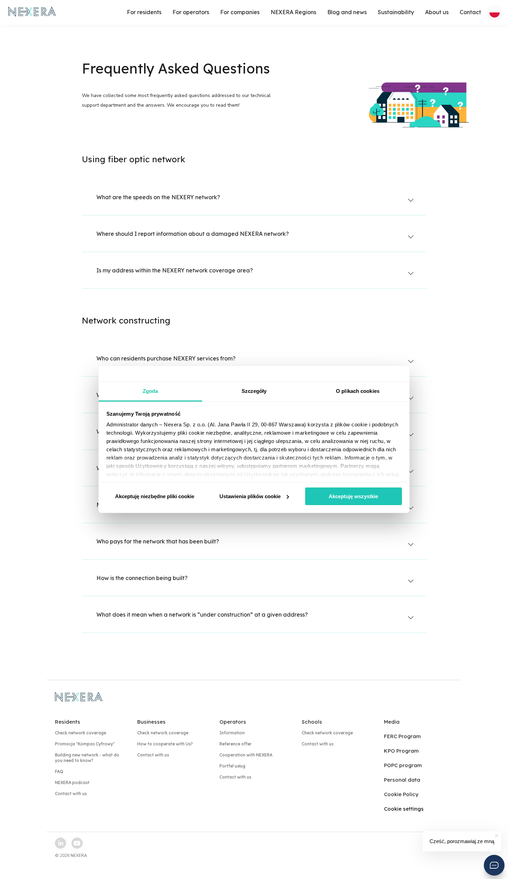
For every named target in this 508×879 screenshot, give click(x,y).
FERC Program (402, 736)
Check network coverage (80, 732)
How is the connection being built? (142, 577)
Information (232, 732)
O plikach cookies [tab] (357, 391)
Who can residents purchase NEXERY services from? (166, 358)
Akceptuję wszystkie (353, 496)
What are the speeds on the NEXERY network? (158, 197)
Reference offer (235, 743)
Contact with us (71, 793)
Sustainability (396, 12)
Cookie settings (404, 808)
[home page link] (32, 12)
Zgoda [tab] (150, 391)
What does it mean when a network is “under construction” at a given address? (202, 614)
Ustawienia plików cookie (250, 496)
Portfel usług (232, 766)
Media (391, 721)
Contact (470, 12)
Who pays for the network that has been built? (157, 541)
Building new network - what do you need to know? (87, 757)
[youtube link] (77, 843)
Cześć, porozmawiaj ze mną (462, 841)
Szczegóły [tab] (254, 391)
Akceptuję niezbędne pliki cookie (154, 496)
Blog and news (347, 12)
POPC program (403, 765)
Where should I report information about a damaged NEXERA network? (192, 233)
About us (437, 12)
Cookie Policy (401, 794)
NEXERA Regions (293, 12)
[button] (494, 865)
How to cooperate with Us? (165, 743)
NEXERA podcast (72, 782)
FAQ (59, 771)
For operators (190, 12)
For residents (144, 12)
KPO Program (401, 750)
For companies (240, 12)
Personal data (402, 779)
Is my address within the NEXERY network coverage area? (174, 270)
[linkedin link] (60, 843)
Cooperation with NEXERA (245, 754)
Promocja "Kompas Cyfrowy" (85, 743)
